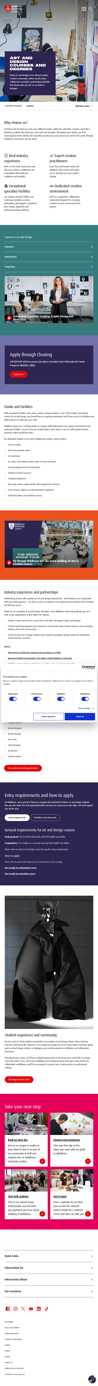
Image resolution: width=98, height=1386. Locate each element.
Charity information (11, 1333)
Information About (49, 1279)
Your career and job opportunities (23, 768)
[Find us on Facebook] (8, 1309)
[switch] (37, 699)
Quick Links (49, 1256)
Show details (84, 708)
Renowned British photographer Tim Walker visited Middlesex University (40, 658)
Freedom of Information (13, 1339)
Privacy (7, 1351)
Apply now (18, 374)
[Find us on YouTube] (31, 1309)
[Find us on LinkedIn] (39, 1309)
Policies (7, 1356)
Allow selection (48, 716)
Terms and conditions (12, 1327)
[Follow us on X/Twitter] (23, 1309)
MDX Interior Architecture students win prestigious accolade (34, 652)
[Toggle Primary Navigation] (84, 9)
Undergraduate (11, 256)
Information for (49, 1268)
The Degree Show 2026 (19, 1079)
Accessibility (9, 1322)
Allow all (80, 716)
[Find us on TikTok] (47, 1309)
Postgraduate (10, 267)
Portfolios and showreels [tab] (45, 817)
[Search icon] (90, 9)
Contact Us (8, 1362)
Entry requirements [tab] (17, 817)
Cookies (7, 1345)
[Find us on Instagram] (15, 1309)
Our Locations (49, 1291)
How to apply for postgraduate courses (20, 873)
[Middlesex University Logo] (14, 8)
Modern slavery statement (14, 1368)
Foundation (9, 246)
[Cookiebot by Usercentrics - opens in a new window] (84, 667)
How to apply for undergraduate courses (21, 868)
